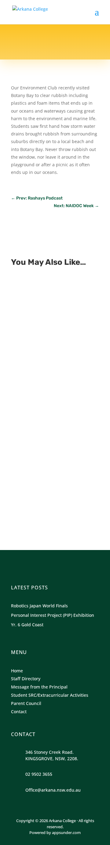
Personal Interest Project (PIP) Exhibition (49, 381)
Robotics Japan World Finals (53, 298)
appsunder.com (66, 832)
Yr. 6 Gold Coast (37, 465)
